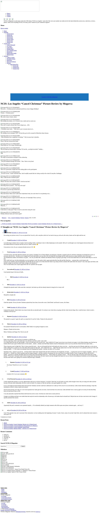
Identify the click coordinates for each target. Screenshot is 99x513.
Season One (10, 42)
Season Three (10, 39)
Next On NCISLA (11, 61)
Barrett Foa (9, 52)
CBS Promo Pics (14, 64)
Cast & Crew (7, 43)
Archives (6, 56)
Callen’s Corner (10, 57)
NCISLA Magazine (9, 509)
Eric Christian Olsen (12, 50)
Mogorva (4, 217)
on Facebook (4, 506)
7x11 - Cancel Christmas (14, 217)
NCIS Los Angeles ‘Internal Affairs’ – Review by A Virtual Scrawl (20, 428)
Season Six (9, 35)
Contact (9, 16)
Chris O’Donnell (11, 45)
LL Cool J (9, 46)
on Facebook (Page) (6, 497)
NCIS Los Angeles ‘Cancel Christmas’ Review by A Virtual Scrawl (45, 223)
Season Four (10, 38)
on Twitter (3, 496)
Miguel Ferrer (10, 54)
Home (5, 31)
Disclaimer (4, 492)
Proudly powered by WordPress (8, 510)
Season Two (10, 40)
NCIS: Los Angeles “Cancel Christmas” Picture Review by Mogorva (20, 425)
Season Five (10, 36)
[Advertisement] (49, 81)
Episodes (6, 32)
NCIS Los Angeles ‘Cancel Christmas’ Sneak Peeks (14, 223)
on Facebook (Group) (6, 499)
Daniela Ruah (10, 49)
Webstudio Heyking (21, 511)
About (2, 490)
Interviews (9, 60)
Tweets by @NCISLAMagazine (49, 97)
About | (9, 15)
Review (22, 217)
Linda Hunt (9, 47)
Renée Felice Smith (11, 53)
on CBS (3, 503)
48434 (5, 423)
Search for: (3, 446)
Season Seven (10, 33)
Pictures (9, 63)
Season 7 (27, 217)
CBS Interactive (5, 507)
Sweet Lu (38, 511)
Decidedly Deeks (11, 59)
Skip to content (4, 28)
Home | (9, 13)
